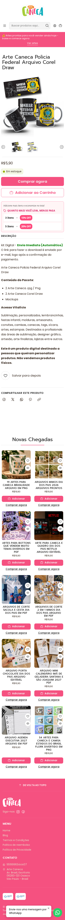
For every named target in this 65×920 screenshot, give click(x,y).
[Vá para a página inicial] (32, 11)
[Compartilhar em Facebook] (4, 400)
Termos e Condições (16, 840)
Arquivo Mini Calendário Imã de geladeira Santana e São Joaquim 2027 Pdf (48, 677)
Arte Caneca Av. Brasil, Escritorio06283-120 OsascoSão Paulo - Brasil (18, 874)
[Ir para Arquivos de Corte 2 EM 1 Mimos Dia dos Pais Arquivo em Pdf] (48, 589)
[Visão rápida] (28, 468)
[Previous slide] (3, 147)
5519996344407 (17, 864)
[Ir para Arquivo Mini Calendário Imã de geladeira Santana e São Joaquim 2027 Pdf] (48, 653)
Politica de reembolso (16, 845)
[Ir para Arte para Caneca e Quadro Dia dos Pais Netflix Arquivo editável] (48, 525)
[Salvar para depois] (28, 461)
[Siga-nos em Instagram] (18, 812)
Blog (5, 835)
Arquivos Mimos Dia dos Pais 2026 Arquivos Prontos (49, 485)
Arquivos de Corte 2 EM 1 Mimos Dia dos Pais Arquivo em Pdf (48, 611)
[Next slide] (61, 147)
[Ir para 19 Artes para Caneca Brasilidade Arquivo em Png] (16, 464)
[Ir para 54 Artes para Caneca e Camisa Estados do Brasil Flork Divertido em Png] (48, 720)
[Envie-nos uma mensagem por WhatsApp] (57, 912)
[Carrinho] (60, 26)
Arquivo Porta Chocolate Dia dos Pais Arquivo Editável (16, 675)
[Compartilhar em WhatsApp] (22, 400)
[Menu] (4, 25)
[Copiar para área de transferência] (39, 400)
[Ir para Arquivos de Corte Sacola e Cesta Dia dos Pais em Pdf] (16, 589)
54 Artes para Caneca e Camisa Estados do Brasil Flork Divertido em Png (48, 744)
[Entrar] (54, 25)
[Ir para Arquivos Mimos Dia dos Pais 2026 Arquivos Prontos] (48, 464)
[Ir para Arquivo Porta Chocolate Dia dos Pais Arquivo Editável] (16, 653)
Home (6, 830)
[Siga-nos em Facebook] (23, 812)
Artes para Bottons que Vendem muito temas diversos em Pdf (16, 547)
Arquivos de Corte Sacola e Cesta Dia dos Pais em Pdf (16, 610)
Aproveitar (40, 43)
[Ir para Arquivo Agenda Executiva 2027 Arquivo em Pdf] (16, 720)
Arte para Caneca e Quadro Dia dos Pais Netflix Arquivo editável (49, 547)
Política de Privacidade (17, 849)
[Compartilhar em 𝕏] (13, 400)
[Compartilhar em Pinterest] (30, 400)
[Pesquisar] (47, 25)
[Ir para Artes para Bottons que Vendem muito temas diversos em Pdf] (16, 525)
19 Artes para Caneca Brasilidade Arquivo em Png (16, 485)
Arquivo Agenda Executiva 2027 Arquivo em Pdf (16, 740)
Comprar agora (16, 505)
